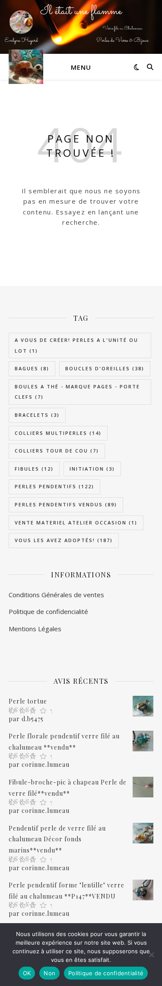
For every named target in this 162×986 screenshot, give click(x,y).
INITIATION (92, 468)
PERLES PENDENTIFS (54, 486)
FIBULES (34, 468)
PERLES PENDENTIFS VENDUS (66, 504)
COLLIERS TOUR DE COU (57, 450)
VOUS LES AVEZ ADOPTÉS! (64, 540)
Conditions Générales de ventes (56, 594)
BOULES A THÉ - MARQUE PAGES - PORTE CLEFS (77, 391)
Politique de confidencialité (48, 611)
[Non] (151, 954)
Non (49, 973)
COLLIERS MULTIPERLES (58, 433)
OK (27, 973)
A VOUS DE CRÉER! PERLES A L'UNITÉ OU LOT (76, 345)
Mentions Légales (35, 628)
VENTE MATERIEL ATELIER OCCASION (76, 522)
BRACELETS (37, 415)
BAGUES (32, 368)
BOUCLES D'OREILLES (104, 368)
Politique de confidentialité (105, 973)
